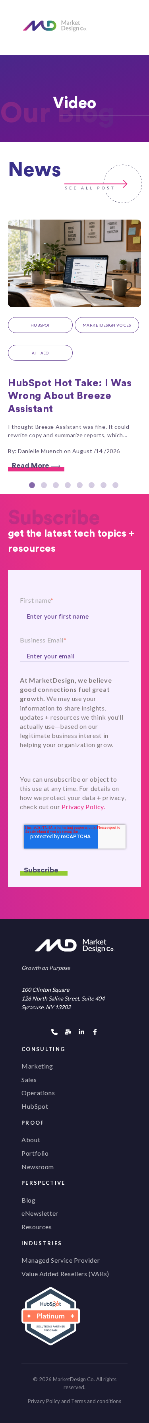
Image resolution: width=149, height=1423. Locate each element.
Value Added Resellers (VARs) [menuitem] (65, 1273)
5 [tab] (81, 486)
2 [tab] (45, 486)
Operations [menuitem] (38, 1092)
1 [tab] (33, 486)
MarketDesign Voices (107, 325)
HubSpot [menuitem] (34, 1106)
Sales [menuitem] (29, 1079)
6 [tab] (93, 486)
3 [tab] (57, 486)
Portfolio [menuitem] (35, 1153)
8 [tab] (116, 486)
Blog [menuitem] (28, 1200)
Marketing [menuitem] (37, 1066)
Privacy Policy (44, 1401)
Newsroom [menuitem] (37, 1166)
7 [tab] (104, 486)
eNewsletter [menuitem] (39, 1213)
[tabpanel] (74, 346)
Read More (31, 465)
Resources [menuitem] (36, 1226)
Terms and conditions (96, 1401)
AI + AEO (40, 352)
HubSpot (40, 325)
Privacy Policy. (83, 806)
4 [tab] (69, 486)
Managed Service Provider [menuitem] (60, 1260)
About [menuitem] (30, 1139)
